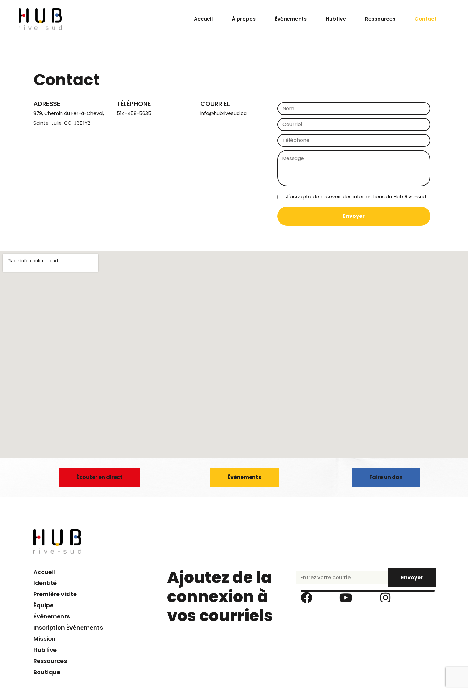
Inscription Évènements (68, 627)
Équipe (43, 605)
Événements (291, 19)
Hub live (336, 19)
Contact (425, 19)
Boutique (46, 672)
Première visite (55, 594)
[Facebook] (306, 597)
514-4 (124, 113)
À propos (244, 19)
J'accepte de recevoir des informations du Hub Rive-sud (356, 196)
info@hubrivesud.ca (223, 113)
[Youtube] (346, 597)
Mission (44, 639)
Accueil (203, 19)
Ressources (380, 19)
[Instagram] (385, 597)
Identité (45, 583)
